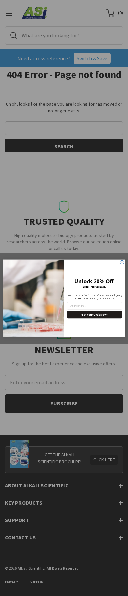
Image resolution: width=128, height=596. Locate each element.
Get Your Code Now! (94, 314)
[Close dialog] (122, 262)
